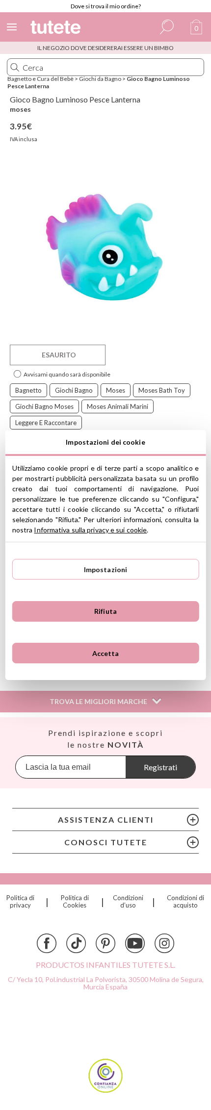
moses (20, 109)
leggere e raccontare (46, 423)
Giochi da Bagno (100, 78)
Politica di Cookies (75, 901)
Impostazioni (106, 569)
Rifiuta (105, 611)
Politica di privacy (20, 901)
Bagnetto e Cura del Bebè (40, 78)
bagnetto (28, 390)
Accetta (105, 653)
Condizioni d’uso (128, 901)
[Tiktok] (76, 943)
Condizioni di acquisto (185, 901)
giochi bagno (74, 390)
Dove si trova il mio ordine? (106, 6)
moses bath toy (161, 390)
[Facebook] (46, 943)
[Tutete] (56, 29)
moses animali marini (117, 406)
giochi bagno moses (44, 406)
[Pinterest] (105, 943)
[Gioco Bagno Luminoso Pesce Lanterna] (105, 247)
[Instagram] (164, 943)
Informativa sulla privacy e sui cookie (90, 530)
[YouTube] (135, 943)
